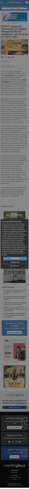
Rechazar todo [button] (15, 262)
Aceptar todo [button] (15, 258)
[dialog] (14, 244)
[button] (14, 266)
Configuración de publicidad (19, 249)
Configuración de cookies (14, 253)
